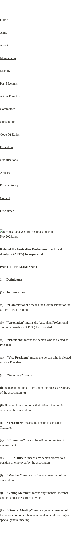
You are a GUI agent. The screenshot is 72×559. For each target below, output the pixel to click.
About (4, 45)
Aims (3, 32)
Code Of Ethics (10, 134)
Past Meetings (9, 83)
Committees (7, 109)
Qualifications (9, 160)
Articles (5, 172)
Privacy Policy (9, 185)
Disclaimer (7, 211)
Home (4, 19)
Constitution (7, 121)
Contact (5, 198)
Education (6, 147)
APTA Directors (10, 96)
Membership (8, 58)
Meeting (5, 70)
